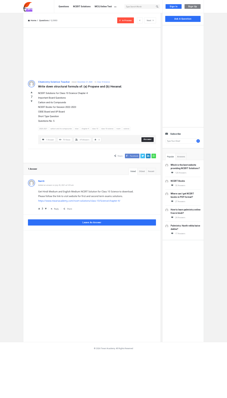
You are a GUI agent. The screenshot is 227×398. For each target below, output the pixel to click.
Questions (64, 6)
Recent (151, 171)
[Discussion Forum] (38, 6)
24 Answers (180, 217)
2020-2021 (43, 128)
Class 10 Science (103, 82)
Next (149, 20)
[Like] (32, 92)
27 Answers (180, 201)
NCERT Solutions (82, 6)
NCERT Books (178, 181)
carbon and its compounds (61, 128)
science (126, 128)
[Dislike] (32, 101)
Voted (133, 171)
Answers (181, 156)
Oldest (142, 171)
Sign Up (192, 6)
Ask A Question (182, 19)
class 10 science (107, 128)
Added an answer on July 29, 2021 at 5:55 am (56, 185)
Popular (170, 156)
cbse (76, 128)
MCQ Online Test (103, 6)
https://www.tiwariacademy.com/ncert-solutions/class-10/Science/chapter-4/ (79, 200)
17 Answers (180, 233)
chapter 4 (85, 128)
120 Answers (180, 172)
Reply (56, 208)
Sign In (174, 6)
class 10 (95, 128)
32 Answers (180, 185)
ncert (118, 128)
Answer (147, 139)
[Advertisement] (92, 54)
